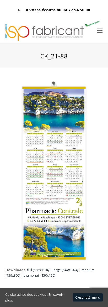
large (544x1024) (65, 269)
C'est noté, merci (87, 297)
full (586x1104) (38, 269)
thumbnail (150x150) (39, 275)
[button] (99, 30)
